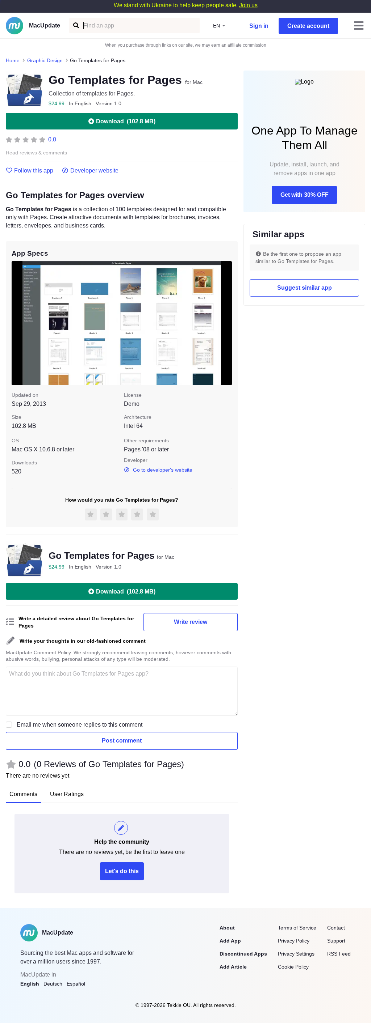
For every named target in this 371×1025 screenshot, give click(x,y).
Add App (230, 940)
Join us (248, 5)
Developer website (94, 171)
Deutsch (52, 983)
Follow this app (33, 171)
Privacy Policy (293, 940)
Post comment (122, 740)
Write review (190, 622)
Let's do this (122, 871)
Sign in (258, 26)
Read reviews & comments (36, 153)
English (29, 983)
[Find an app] (75, 25)
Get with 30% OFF (304, 195)
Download (125, 121)
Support (336, 940)
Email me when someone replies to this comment (79, 725)
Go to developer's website (162, 470)
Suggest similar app (304, 288)
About (227, 927)
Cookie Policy (293, 967)
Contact (336, 927)
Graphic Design (45, 60)
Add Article (233, 967)
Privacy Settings (296, 953)
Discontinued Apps (243, 953)
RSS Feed (339, 953)
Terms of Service (297, 927)
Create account (308, 26)
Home (13, 60)
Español (76, 983)
